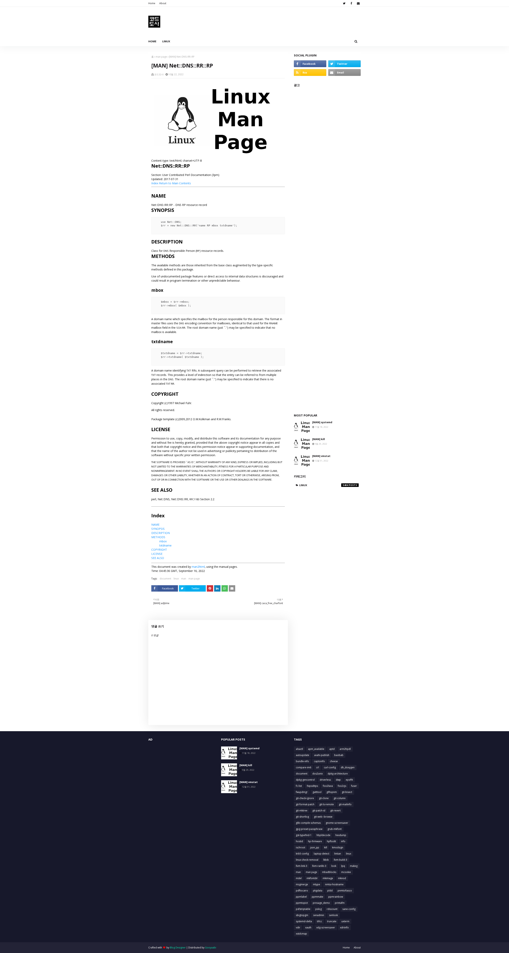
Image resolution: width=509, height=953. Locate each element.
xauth (308, 927)
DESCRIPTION (160, 533)
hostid (299, 841)
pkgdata (317, 890)
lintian (337, 853)
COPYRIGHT (159, 549)
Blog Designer (178, 947)
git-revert (335, 810)
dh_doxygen (348, 767)
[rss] (310, 72)
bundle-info (302, 761)
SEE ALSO (157, 558)
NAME (155, 524)
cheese (334, 761)
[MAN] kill (318, 439)
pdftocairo (302, 890)
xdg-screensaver (325, 927)
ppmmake (317, 896)
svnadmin (318, 915)
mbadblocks (329, 872)
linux (176, 578)
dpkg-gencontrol (305, 779)
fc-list (299, 786)
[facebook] (351, 3)
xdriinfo (344, 927)
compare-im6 (303, 767)
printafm (340, 903)
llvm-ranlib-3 (319, 866)
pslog (318, 909)
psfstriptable (303, 909)
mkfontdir (312, 878)
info (343, 841)
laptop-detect (321, 853)
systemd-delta (304, 921)
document (165, 578)
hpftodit (331, 841)
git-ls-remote (326, 804)
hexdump (340, 835)
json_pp (314, 847)
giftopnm (331, 792)
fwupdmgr (302, 792)
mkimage (328, 878)
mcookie (346, 872)
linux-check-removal (307, 859)
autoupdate (302, 755)
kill (325, 847)
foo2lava (328, 786)
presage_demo (321, 903)
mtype (316, 884)
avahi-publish (321, 755)
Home (151, 3)
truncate (331, 921)
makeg (353, 866)
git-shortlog (302, 816)
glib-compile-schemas (308, 823)
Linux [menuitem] (166, 41)
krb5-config (302, 853)
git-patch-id (318, 810)
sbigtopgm (302, 915)
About (162, 3)
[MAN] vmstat (321, 456)
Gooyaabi (210, 947)
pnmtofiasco (345, 890)
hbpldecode (323, 835)
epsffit (349, 779)
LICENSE (156, 554)
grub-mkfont (334, 829)
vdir (298, 927)
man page (161, 56)
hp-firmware (315, 841)
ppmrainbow (335, 896)
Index (154, 183)
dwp (338, 779)
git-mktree (301, 810)
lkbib (326, 859)
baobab (338, 755)
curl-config (330, 767)
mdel (299, 878)
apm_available (316, 749)
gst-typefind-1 (304, 835)
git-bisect (347, 792)
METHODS (158, 537)
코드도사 (159, 74)
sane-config (349, 909)
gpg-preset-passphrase (309, 829)
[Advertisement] (327, 248)
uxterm (345, 921)
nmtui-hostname (334, 884)
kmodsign (337, 847)
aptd (332, 749)
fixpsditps (312, 786)
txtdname (165, 545)
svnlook (333, 915)
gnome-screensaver (337, 823)
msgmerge (302, 884)
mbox (163, 541)
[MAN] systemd (322, 422)
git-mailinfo (345, 804)
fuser (354, 786)
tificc (319, 921)
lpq (343, 866)
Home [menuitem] (152, 41)
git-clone (324, 798)
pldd (330, 890)
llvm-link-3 (301, 866)
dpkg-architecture (338, 773)
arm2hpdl (345, 749)
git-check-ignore (305, 798)
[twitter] (344, 3)
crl (317, 767)
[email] (358, 3)
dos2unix (317, 773)
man (183, 578)
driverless (325, 779)
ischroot (300, 847)
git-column (340, 798)
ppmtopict (302, 903)
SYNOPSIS (158, 529)
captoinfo (319, 761)
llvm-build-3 (340, 859)
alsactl (299, 749)
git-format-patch (305, 804)
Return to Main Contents (175, 183)
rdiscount (332, 909)
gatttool (317, 792)
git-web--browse (323, 816)
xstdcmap (301, 933)
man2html (198, 567)
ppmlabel (301, 896)
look (333, 866)
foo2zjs (342, 786)
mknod (342, 878)
